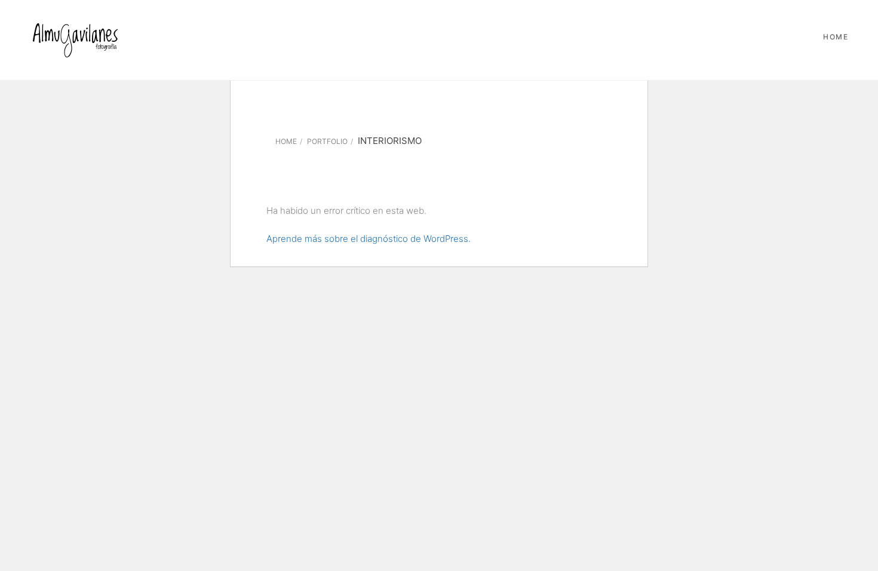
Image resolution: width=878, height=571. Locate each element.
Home (835, 36)
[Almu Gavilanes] (74, 39)
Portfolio (327, 141)
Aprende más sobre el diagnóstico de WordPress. (368, 238)
